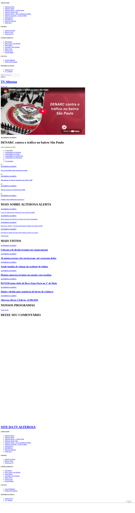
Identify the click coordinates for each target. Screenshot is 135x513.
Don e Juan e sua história (12, 43)
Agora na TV (9, 70)
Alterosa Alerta (9, 8)
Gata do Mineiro (10, 60)
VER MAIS (4, 236)
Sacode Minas (9, 52)
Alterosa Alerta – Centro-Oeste (14, 10)
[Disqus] (67, 345)
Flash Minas (8, 45)
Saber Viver (8, 49)
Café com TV (9, 17)
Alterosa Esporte (10, 30)
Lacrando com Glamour (12, 47)
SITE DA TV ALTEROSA (18, 427)
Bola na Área (9, 32)
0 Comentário (9, 161)
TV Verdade (8, 71)
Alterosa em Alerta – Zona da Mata (16, 15)
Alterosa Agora (9, 7)
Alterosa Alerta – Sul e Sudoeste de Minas (18, 14)
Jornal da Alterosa (10, 21)
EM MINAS (9, 19)
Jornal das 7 (8, 23)
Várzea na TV (9, 34)
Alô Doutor (8, 42)
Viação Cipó (9, 50)
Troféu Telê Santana (11, 62)
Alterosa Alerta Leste (11, 12)
